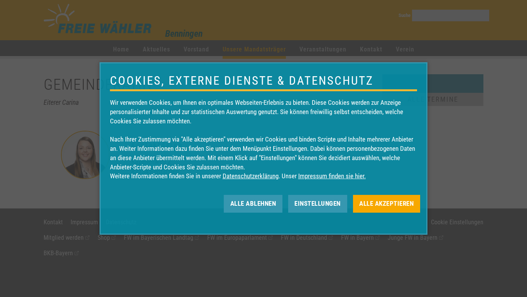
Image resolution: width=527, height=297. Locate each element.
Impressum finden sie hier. (332, 176)
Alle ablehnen (253, 203)
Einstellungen (317, 203)
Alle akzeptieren (386, 203)
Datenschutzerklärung (251, 176)
